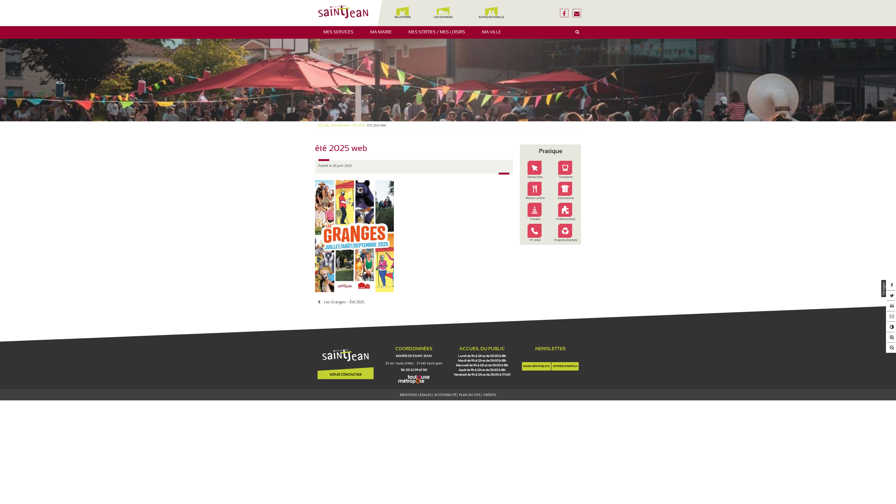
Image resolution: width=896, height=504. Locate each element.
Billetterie (402, 17)
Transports (566, 177)
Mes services (340, 34)
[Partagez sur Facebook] (891, 285)
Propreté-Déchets (565, 240)
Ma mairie (382, 34)
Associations (566, 198)
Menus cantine (535, 198)
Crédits (489, 394)
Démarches (535, 177)
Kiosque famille (491, 17)
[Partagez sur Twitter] (891, 296)
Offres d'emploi (565, 366)
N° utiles (535, 240)
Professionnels (565, 219)
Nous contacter (346, 374)
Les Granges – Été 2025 (348, 125)
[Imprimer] (891, 306)
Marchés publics (536, 366)
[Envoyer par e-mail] (891, 316)
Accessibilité (445, 394)
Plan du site (469, 394)
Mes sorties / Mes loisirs (439, 34)
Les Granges (443, 17)
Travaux (535, 219)
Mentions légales (415, 394)
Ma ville (493, 34)
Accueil (323, 125)
